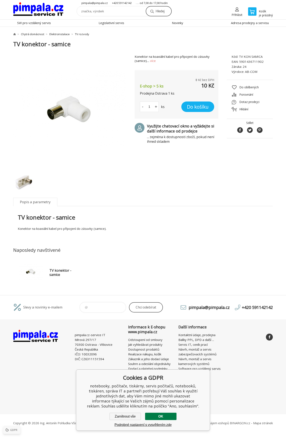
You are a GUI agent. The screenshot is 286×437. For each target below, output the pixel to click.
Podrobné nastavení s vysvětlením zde (143, 425)
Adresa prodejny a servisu (250, 23)
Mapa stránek (263, 423)
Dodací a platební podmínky (147, 368)
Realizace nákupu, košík (144, 354)
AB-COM (251, 71)
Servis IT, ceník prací (193, 344)
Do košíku (198, 106)
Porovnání (246, 94)
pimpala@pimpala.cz (94, 3)
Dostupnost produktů (143, 349)
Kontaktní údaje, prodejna (196, 335)
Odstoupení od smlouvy (145, 340)
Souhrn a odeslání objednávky (149, 364)
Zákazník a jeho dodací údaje (148, 359)
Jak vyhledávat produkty (145, 344)
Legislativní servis (111, 23)
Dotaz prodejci (249, 102)
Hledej (160, 11)
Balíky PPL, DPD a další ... (196, 340)
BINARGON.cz (240, 423)
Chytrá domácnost (32, 34)
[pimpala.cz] (14, 34)
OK (160, 416)
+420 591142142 (122, 3)
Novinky (177, 23)
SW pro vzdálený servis (34, 23)
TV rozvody (82, 34)
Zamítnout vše (125, 416)
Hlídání (243, 109)
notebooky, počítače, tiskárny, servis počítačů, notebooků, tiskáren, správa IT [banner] (38, 9)
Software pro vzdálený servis (199, 368)
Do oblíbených (249, 87)
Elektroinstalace (59, 34)
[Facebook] (269, 337)
